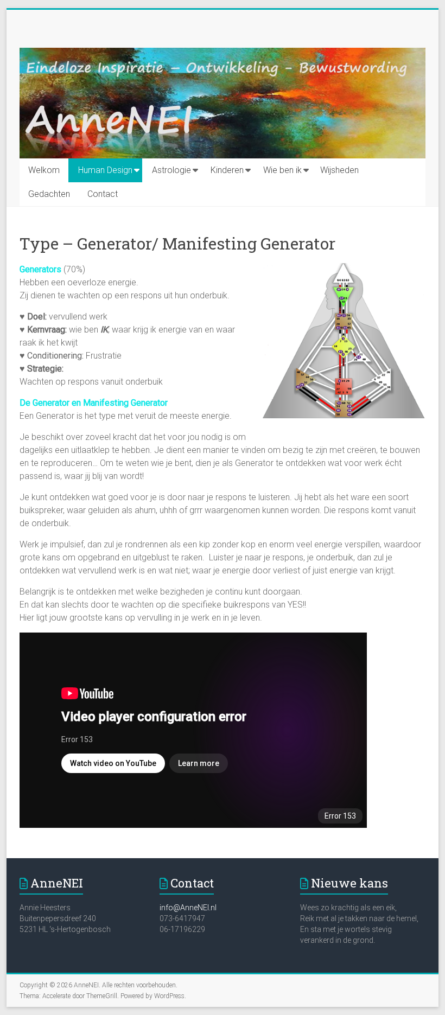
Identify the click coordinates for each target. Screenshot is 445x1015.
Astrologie (171, 170)
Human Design (105, 170)
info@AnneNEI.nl (188, 907)
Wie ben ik (282, 170)
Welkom (44, 170)
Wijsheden (339, 170)
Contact (102, 194)
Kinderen (227, 170)
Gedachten (49, 194)
